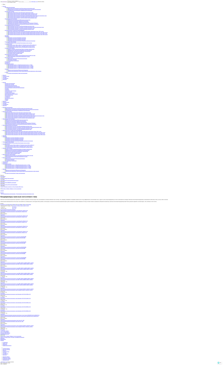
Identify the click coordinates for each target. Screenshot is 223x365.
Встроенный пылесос (9, 63)
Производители (6, 359)
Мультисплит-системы (9, 11)
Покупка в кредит (6, 349)
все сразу (3, 330)
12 (14, 208)
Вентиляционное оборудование (11, 54)
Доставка (4, 77)
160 (24, 205)
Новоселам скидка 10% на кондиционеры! (8, 184)
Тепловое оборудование (10, 48)
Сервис (6, 72)
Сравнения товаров (7, 358)
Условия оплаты (6, 76)
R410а (15, 207)
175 (26, 205)
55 (14, 205)
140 (21, 205)
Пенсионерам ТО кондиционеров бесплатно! (9, 180)
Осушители (7, 62)
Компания (2, 338)
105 (18, 205)
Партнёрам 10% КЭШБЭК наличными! (8, 182)
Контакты (5, 79)
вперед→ (7, 330)
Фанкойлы (7, 36)
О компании (5, 342)
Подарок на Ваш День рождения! (7, 178)
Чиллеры (7, 35)
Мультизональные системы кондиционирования (14, 30)
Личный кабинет (6, 356)
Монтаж (6, 69)
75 (16, 205)
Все (13, 205)
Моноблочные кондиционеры (11, 18)
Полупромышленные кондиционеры (12, 25)
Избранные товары (6, 357)
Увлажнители (7, 61)
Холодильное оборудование (10, 41)
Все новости (2, 176)
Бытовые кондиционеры (10, 7)
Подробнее (2, 214)
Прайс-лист (5, 343)
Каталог (4, 6)
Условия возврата (6, 348)
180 (28, 205)
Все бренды (2, 204)
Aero (6, 204)
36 (15, 208)
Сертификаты (5, 78)
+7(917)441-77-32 (34, 1)
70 (15, 205)
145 (23, 205)
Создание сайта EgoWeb (5, 332)
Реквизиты (5, 344)
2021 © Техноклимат (4, 331)
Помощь (2, 340)
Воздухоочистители (9, 57)
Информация (3, 339)
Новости (4, 75)
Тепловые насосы (8, 43)
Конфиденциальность (7, 345)
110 (19, 205)
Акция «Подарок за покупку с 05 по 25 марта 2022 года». (11, 186)
